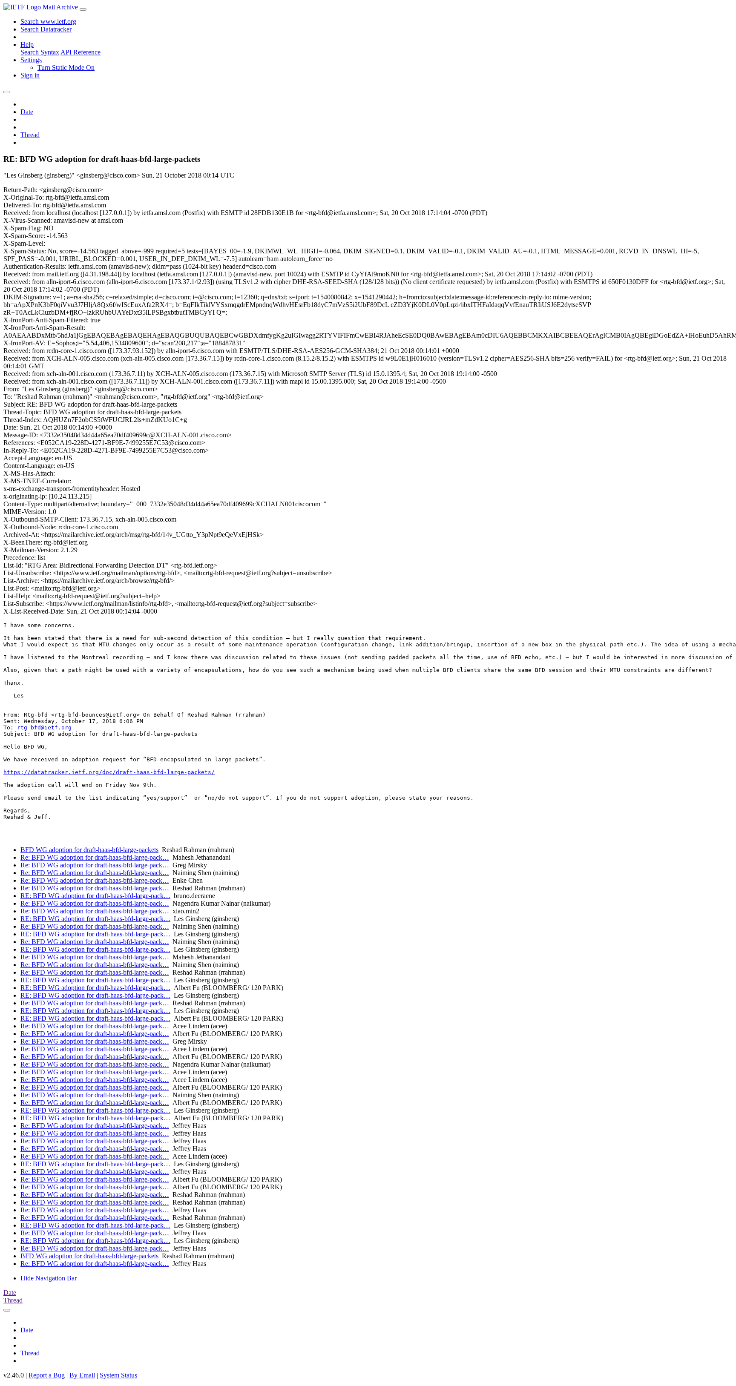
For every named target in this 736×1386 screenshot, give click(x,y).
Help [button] (27, 44)
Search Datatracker (46, 29)
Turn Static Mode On (66, 67)
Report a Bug (47, 1375)
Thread (30, 134)
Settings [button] (31, 59)
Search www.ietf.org (48, 21)
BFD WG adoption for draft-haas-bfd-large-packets (89, 849)
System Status (118, 1375)
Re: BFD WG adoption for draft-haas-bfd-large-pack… (94, 857)
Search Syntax (39, 52)
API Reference (80, 52)
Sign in (30, 75)
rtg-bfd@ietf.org (44, 727)
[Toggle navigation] (83, 9)
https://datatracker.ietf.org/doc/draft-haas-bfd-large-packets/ (109, 772)
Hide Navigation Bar (48, 1278)
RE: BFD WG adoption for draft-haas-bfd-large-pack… (95, 895)
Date (26, 111)
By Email (82, 1375)
